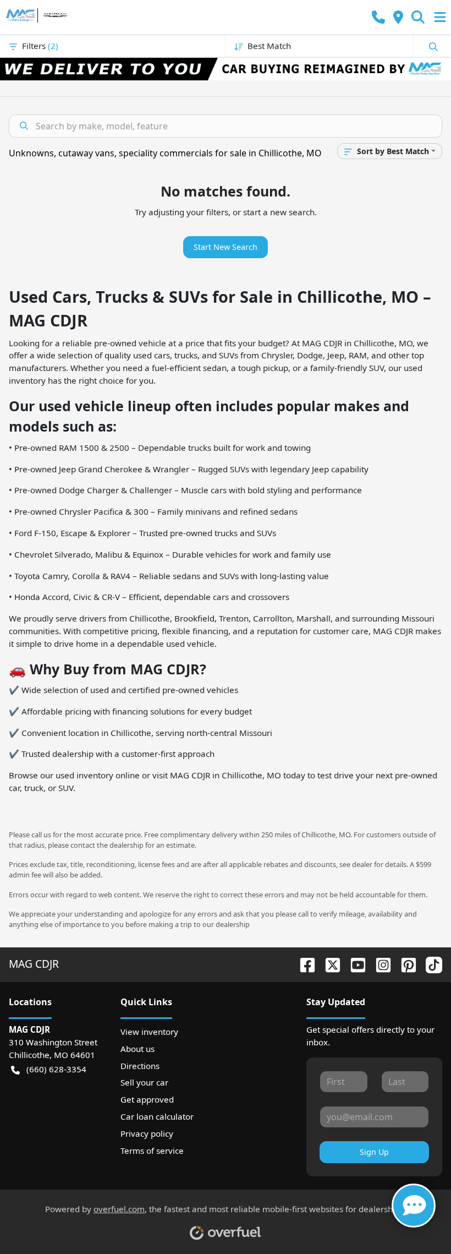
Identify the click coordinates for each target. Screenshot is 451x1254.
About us (137, 1048)
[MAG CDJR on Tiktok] (429, 963)
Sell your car (144, 1082)
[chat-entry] (414, 1206)
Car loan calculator (157, 1116)
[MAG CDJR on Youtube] (353, 963)
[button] (378, 17)
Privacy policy (146, 1133)
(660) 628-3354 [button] (56, 1069)
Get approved (147, 1099)
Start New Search (225, 247)
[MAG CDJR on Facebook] (303, 963)
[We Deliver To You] (225, 68)
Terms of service (152, 1150)
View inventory (149, 1031)
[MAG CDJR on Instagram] (379, 963)
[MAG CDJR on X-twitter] (328, 963)
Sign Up (374, 1152)
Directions (140, 1065)
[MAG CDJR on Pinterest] (404, 963)
